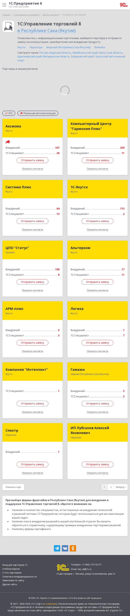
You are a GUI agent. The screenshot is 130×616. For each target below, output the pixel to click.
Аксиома (13, 126)
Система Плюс (18, 187)
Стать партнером (11, 572)
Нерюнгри (35, 47)
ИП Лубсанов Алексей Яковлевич (90, 430)
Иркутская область (111, 52)
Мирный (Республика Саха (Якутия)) (68, 47)
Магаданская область (56, 56)
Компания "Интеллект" (27, 369)
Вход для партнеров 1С (15, 564)
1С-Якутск (79, 187)
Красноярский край (29, 56)
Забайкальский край (85, 52)
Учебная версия (11, 568)
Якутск (21, 47)
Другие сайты (9, 584)
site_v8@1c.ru (84, 569)
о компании (50, 603)
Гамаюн (78, 369)
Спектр (12, 430)
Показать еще (13, 487)
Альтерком (80, 248)
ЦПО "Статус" (17, 248)
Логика (77, 308)
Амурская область (60, 52)
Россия (43, 52)
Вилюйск (99, 47)
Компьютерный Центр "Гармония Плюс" (91, 126)
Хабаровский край (82, 56)
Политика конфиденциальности (19, 576)
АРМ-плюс (14, 308)
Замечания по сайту (13, 580)
